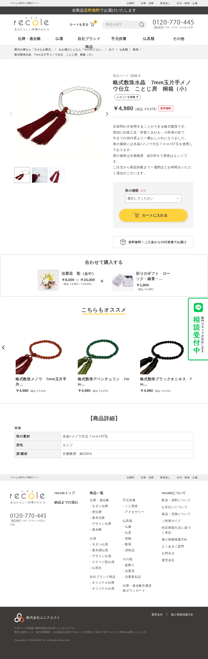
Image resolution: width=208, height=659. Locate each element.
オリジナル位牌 (103, 582)
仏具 (128, 532)
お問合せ (168, 553)
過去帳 (97, 529)
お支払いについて (174, 507)
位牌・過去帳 (99, 500)
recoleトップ (64, 493)
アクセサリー (134, 512)
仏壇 (93, 538)
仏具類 (127, 520)
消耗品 (129, 550)
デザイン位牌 (101, 523)
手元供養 (129, 500)
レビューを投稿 (126, 97)
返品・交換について (176, 514)
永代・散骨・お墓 (187, 3)
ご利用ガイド (171, 520)
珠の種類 (132, 190)
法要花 (129, 570)
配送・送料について (176, 500)
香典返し (165, 3)
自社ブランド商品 (102, 576)
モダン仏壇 (100, 544)
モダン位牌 (100, 506)
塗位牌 (97, 512)
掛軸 (128, 538)
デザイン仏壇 (101, 556)
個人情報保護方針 (174, 539)
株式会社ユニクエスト (43, 617)
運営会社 (168, 560)
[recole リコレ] (27, 496)
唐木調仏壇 (100, 550)
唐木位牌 (98, 517)
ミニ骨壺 (131, 506)
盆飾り (129, 565)
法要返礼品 (133, 576)
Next (107, 114)
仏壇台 (97, 567)
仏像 (128, 526)
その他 (127, 559)
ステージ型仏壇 (103, 562)
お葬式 (130, 3)
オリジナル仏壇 (103, 588)
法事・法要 (147, 3)
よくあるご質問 (173, 546)
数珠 (128, 544)
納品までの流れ (66, 502)
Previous (11, 114)
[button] (3, 347)
